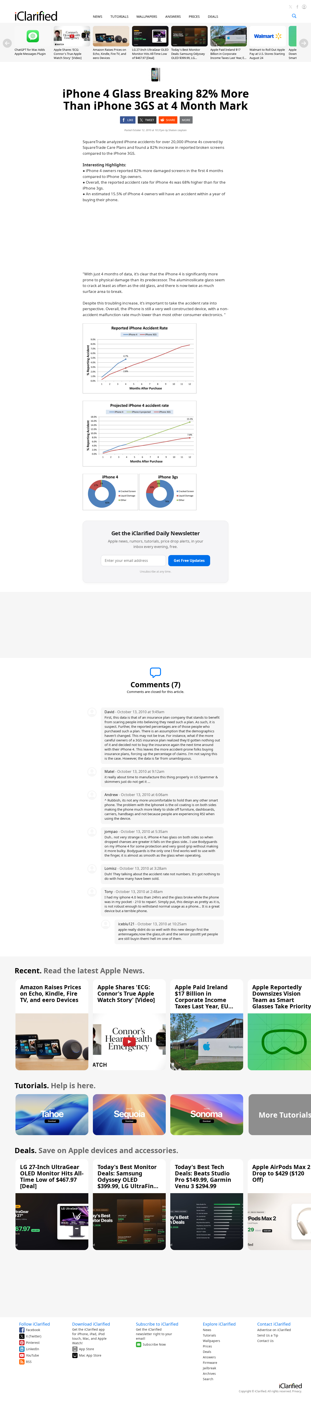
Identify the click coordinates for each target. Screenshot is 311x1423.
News (207, 1330)
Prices (207, 1346)
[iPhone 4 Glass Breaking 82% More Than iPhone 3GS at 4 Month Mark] (139, 358)
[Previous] (7, 43)
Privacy (296, 1391)
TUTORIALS (119, 16)
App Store (86, 1349)
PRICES (194, 16)
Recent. (28, 970)
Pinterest (33, 1342)
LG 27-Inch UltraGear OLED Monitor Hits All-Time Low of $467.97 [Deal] (150, 54)
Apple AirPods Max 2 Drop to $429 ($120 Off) (281, 1173)
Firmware (210, 1362)
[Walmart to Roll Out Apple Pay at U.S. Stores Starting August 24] (268, 45)
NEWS (97, 16)
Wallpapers (211, 1341)
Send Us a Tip (267, 1335)
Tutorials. (32, 1085)
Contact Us (265, 1341)
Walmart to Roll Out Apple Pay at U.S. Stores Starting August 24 (267, 54)
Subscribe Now (154, 1344)
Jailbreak (209, 1368)
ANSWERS (173, 16)
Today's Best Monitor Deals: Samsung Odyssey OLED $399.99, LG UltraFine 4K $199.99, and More (188, 58)
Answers (209, 1357)
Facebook (33, 1330)
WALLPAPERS (146, 16)
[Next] (303, 43)
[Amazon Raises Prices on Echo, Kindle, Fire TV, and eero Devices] (111, 45)
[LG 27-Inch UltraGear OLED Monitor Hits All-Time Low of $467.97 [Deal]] (150, 45)
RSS (29, 1362)
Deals (207, 1351)
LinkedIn (32, 1349)
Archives (209, 1373)
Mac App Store (90, 1355)
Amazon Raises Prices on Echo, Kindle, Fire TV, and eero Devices (109, 54)
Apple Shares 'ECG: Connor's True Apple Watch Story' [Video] (68, 54)
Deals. (26, 1150)
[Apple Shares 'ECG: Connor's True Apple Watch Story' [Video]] (72, 45)
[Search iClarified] (294, 16)
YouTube (32, 1355)
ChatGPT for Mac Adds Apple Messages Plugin (30, 52)
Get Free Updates (189, 560)
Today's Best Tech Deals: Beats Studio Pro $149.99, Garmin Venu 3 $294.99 (203, 1176)
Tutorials (209, 1335)
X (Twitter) (33, 1336)
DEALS (213, 16)
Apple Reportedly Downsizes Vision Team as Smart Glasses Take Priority (281, 996)
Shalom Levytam (177, 130)
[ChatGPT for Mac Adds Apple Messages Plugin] (33, 45)
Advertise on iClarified (274, 1330)
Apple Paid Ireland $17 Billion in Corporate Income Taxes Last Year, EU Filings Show (228, 56)
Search (208, 1379)
